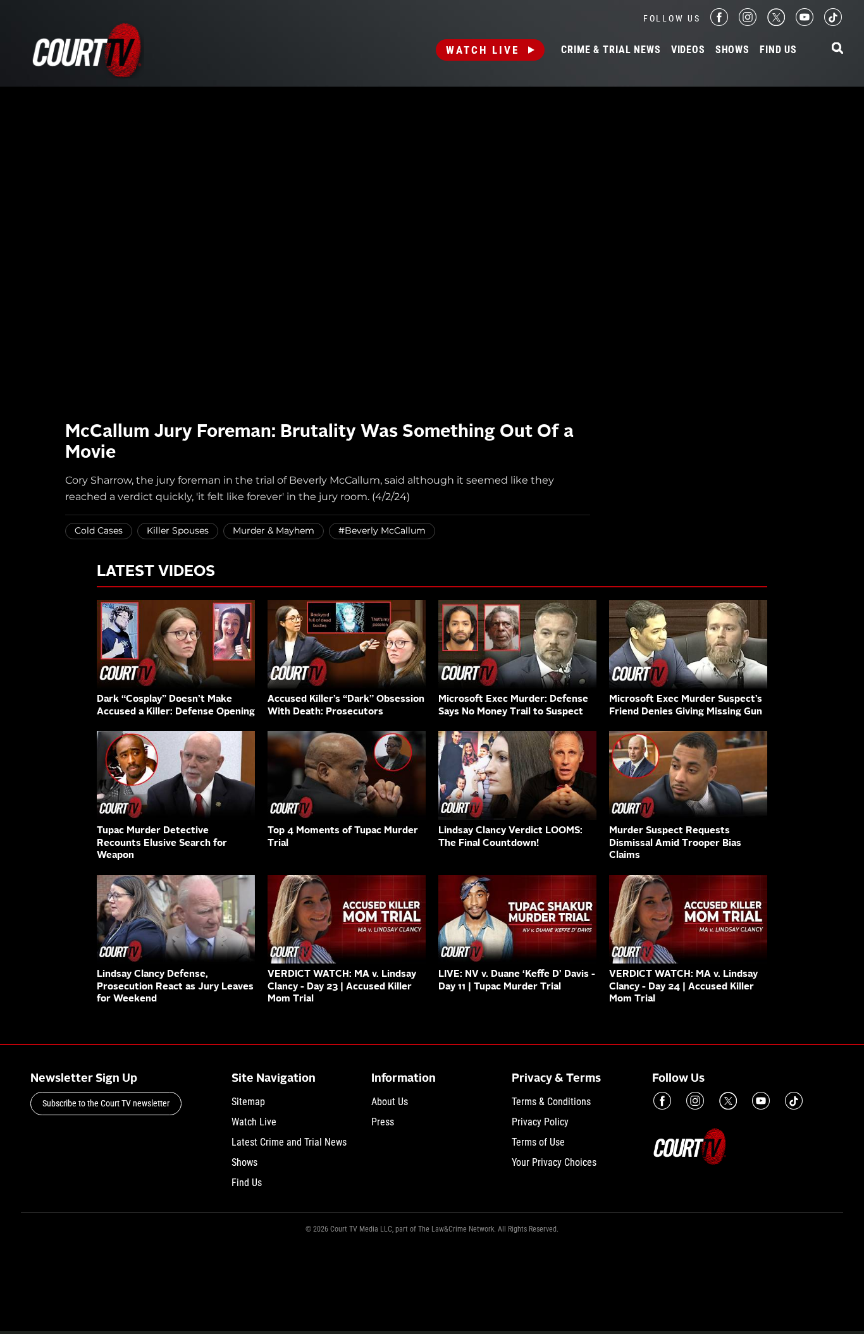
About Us (389, 1102)
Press (382, 1122)
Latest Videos (156, 572)
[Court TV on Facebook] (719, 22)
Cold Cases (99, 530)
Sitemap (248, 1102)
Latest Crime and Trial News (289, 1142)
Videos (688, 50)
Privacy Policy (540, 1122)
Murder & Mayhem (273, 530)
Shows (732, 50)
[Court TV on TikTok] (833, 22)
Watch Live (482, 50)
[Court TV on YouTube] (804, 22)
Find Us (778, 50)
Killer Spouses (178, 530)
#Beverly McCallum (382, 530)
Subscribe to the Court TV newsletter (106, 1103)
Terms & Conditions (551, 1102)
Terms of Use (538, 1142)
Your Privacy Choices (554, 1162)
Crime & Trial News (610, 50)
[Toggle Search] (837, 49)
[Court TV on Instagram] (747, 22)
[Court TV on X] (776, 22)
